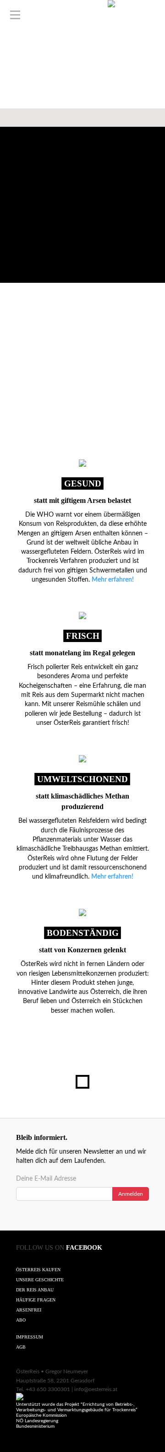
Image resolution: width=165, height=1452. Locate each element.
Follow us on (59, 1247)
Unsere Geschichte (40, 1279)
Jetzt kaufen (83, 51)
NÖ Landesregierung (37, 1421)
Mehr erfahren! (113, 580)
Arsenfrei (28, 1309)
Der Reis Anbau (35, 1289)
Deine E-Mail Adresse (46, 1179)
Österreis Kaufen (38, 1269)
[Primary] (15, 15)
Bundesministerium (35, 1426)
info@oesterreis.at (95, 1389)
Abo (21, 1319)
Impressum (29, 1336)
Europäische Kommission (41, 1415)
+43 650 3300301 (48, 1389)
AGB (21, 1346)
